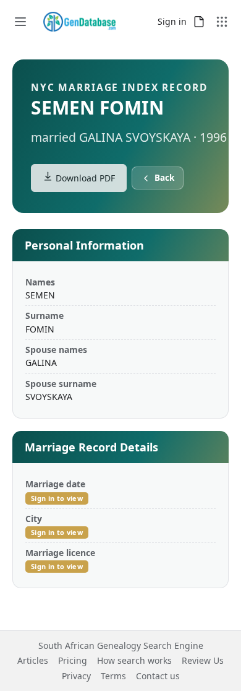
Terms (113, 676)
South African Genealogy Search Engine (120, 645)
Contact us (158, 676)
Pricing (72, 660)
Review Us (203, 660)
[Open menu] (20, 22)
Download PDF (84, 178)
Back (164, 177)
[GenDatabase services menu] (222, 21)
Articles (32, 660)
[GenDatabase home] (79, 21)
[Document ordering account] (199, 22)
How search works (134, 660)
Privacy (76, 676)
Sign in (172, 21)
